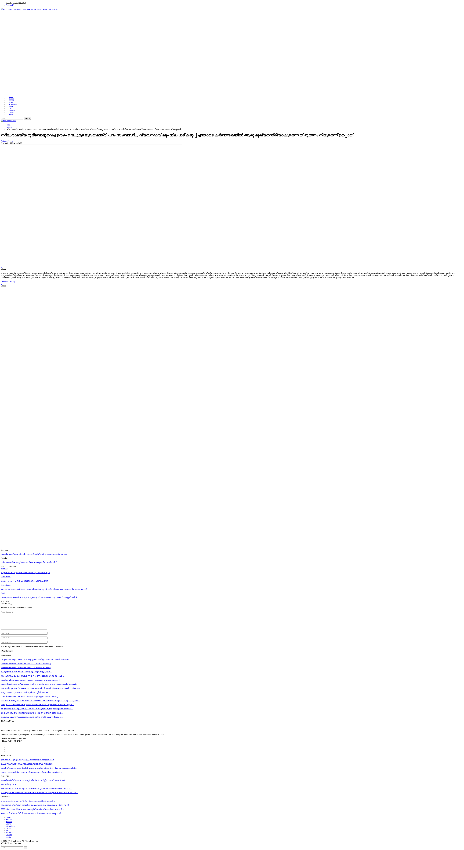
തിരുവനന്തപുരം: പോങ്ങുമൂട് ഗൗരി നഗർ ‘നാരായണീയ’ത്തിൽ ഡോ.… (32, 676)
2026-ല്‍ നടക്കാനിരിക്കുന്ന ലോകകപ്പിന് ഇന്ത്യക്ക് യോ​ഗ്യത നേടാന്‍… (32, 809)
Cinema (11, 112)
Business (12, 110)
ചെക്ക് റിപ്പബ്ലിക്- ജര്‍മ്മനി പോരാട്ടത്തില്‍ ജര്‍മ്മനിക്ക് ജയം (27, 764)
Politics (10, 141)
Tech (10, 108)
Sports (11, 102)
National (11, 101)
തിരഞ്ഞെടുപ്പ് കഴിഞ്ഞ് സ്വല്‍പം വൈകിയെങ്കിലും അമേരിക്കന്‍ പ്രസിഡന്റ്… (35, 805)
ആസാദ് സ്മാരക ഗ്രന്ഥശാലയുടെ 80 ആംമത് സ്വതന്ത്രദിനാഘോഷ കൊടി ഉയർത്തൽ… (41, 688)
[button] (5, 53)
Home (11, 97)
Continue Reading (8, 281)
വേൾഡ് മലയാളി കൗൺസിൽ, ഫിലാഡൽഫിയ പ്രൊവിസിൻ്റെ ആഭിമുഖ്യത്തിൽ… (39, 768)
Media (11, 114)
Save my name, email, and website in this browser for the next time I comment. (33, 647)
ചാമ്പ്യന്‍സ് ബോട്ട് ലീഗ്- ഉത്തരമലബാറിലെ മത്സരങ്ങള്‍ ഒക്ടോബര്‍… (32, 813)
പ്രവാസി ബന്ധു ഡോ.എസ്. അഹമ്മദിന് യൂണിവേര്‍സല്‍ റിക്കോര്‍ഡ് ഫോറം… (36, 789)
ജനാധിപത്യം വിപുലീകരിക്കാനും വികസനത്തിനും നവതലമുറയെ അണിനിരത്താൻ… (39, 684)
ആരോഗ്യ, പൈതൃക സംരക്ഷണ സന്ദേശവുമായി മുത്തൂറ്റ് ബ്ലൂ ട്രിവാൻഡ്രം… (37, 709)
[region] (232, 53)
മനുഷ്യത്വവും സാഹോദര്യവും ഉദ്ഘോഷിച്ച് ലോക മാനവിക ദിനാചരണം (35, 659)
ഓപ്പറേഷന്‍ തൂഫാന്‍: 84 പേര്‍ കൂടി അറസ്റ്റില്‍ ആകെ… (25, 692)
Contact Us (10, 5)
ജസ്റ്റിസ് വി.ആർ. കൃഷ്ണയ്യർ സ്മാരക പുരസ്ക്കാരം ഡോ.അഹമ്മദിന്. (30, 680)
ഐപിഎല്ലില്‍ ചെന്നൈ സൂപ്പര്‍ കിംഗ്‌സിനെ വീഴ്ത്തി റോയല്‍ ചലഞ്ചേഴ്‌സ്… (35, 780)
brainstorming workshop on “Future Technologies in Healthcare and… (28, 801)
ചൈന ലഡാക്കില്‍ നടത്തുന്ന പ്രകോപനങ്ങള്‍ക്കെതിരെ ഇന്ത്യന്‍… (31, 772)
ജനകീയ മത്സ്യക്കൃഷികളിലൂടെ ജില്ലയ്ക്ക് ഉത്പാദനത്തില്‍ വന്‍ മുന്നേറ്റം (34, 554)
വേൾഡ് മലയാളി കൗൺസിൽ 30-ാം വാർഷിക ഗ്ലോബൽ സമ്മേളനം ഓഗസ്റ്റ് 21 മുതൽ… (40, 701)
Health (11, 106)
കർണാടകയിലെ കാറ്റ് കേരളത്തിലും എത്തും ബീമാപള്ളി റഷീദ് (28, 562)
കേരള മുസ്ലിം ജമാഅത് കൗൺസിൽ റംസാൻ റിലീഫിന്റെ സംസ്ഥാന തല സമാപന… (39, 793)
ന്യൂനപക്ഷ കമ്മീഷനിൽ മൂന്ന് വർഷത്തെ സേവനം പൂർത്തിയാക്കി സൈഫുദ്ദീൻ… (37, 705)
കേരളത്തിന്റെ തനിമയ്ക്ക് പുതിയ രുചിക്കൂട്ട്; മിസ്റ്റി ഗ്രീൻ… (26, 672)
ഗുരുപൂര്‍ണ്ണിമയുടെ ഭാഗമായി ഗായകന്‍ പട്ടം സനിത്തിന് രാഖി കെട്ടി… (32, 713)
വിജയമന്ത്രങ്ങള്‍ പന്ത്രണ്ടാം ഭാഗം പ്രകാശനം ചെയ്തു (26, 664)
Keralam (11, 99)
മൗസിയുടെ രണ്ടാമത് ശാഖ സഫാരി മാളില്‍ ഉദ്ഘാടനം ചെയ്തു (29, 696)
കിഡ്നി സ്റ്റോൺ (8, 784)
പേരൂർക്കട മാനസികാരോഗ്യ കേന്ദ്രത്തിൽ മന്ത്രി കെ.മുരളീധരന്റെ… (32, 717)
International (13, 104)
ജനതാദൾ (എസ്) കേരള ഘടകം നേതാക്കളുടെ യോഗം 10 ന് (27, 760)
